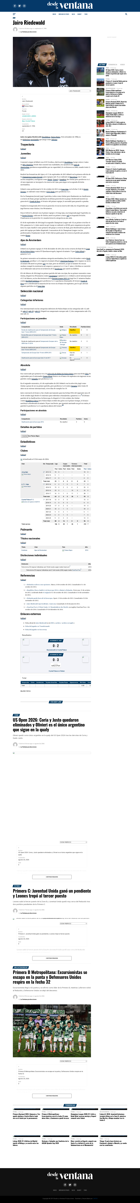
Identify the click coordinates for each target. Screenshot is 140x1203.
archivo (58, 623)
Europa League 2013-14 (60, 278)
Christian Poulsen (67, 261)
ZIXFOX (95, 1198)
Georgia (62, 344)
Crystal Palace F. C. (28, 499)
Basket (80, 14)
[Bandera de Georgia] (64, 341)
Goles (89, 469)
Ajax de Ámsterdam (40, 550)
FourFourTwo (76, 570)
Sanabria (63, 179)
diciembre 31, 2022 (56, 640)
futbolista (26, 139)
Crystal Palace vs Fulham (57, 671)
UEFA (52, 623)
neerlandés (35, 139)
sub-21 (37, 311)
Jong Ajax (64, 189)
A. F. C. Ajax (25, 484)
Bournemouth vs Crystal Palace (57, 650)
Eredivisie (58, 269)
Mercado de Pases (64, 14)
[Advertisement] (112, 50)
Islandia (35, 379)
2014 (86, 550)
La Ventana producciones (28, 32)
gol (68, 215)
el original (46, 592)
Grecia (64, 353)
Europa (64, 358)
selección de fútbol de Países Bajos (60, 374)
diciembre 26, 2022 (56, 654)
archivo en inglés (68, 623)
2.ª (44, 472)
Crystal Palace (30, 121)
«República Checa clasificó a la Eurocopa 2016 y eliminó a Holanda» (49, 590)
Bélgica (64, 330)
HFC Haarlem (28, 165)
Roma (28, 235)
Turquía (74, 386)
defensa (54, 139)
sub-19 (30, 311)
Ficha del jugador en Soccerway (36, 630)
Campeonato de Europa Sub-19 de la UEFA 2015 (36, 353)
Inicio (54, 14)
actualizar (77, 359)
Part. (85, 469)
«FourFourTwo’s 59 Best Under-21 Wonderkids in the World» (47, 607)
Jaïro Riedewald (41, 623)
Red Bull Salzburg (32, 281)
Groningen (53, 276)
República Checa (32, 401)
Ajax (23, 121)
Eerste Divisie (27, 215)
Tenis (85, 14)
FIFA (87, 374)
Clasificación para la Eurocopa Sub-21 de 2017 (36, 358)
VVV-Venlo (51, 192)
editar (23, 149)
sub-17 (25, 311)
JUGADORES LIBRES (29, 116)
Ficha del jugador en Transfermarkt (37, 626)
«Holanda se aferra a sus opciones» (38, 584)
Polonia (64, 347)
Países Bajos (55, 137)
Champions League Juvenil (32, 177)
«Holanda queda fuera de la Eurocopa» (39, 598)
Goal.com (52, 604)
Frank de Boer (35, 201)
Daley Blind (79, 251)
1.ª (44, 484)
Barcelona (73, 177)
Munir (50, 179)
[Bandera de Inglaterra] (28, 501)
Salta (73, 14)
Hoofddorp (46, 137)
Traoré (55, 179)
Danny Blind (47, 376)
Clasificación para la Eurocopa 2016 (33, 422)
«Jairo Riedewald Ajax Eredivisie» (37, 604)
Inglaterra (37, 501)
